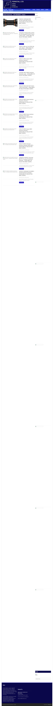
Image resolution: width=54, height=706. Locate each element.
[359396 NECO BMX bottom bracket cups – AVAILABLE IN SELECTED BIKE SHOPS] (10, 76)
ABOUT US (6, 10)
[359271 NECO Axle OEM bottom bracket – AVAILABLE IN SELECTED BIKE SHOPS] (10, 62)
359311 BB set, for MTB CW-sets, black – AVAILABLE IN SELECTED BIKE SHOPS (26, 48)
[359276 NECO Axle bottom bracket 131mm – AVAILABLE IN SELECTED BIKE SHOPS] (10, 103)
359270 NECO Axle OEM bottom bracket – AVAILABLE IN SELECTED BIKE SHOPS (25, 131)
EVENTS (42, 9)
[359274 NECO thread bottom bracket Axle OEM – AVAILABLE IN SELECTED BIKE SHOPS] (10, 147)
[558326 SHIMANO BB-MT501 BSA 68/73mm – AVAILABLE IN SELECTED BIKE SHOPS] (10, 22)
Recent (36, 13)
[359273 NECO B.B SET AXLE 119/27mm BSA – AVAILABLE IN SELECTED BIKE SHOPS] (10, 89)
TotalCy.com (49, 704)
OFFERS (33, 9)
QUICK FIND (10, 9)
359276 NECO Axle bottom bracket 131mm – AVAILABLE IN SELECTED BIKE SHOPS (26, 101)
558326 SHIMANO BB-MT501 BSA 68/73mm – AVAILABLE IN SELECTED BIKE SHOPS (25, 21)
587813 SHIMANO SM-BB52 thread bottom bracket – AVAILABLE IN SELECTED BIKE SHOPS (26, 173)
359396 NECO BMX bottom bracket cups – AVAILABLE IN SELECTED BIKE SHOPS (27, 74)
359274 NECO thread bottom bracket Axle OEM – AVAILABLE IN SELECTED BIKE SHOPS (26, 146)
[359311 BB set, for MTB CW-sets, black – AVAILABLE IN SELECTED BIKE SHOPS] (10, 50)
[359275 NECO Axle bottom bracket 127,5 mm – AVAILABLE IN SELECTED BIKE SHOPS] (10, 118)
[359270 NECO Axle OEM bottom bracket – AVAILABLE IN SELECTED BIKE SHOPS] (10, 132)
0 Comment (27, 25)
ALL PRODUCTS (18, 9)
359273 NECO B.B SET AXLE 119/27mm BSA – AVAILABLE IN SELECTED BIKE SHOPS (27, 87)
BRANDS (38, 9)
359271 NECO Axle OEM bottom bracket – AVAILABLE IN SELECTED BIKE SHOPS (25, 61)
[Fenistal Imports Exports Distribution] (14, 4)
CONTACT (11, 10)
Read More (21, 30)
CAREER (46, 9)
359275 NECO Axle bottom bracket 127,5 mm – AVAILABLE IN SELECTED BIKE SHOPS (26, 116)
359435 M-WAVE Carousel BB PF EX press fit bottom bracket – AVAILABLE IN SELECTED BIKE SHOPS (26, 160)
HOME (6, 9)
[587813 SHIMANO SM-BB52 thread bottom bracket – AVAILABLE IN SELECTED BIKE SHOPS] (10, 175)
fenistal (21, 25)
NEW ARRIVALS (27, 9)
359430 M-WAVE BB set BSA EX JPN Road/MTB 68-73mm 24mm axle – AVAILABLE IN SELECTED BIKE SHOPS (26, 35)
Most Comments (37, 17)
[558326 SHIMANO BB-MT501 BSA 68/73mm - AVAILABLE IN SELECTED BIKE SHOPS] (42, 303)
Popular (36, 15)
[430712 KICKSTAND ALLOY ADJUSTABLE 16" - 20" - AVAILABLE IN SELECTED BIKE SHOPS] (42, 58)
